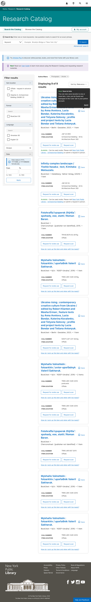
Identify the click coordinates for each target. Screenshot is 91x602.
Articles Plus (17, 58)
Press (46, 568)
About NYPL (75, 568)
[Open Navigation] (86, 3)
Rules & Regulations (78, 565)
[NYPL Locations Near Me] (73, 3)
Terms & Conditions (62, 570)
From (8, 168)
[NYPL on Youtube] (83, 582)
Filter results (11, 78)
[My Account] (66, 3)
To (20, 168)
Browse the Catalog (33, 29)
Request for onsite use (51, 145)
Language (74, 570)
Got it (86, 105)
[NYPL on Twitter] (73, 582)
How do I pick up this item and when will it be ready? (60, 249)
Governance (60, 573)
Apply (19, 180)
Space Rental (48, 573)
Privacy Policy (60, 565)
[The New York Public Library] (3, 3)
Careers (46, 570)
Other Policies (61, 568)
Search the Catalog (12, 29)
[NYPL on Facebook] (68, 582)
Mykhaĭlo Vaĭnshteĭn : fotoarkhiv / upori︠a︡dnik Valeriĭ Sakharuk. (58, 263)
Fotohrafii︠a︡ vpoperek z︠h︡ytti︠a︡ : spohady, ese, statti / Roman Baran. (58, 216)
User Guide (26, 66)
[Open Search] (80, 3)
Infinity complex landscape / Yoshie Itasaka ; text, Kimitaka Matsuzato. (58, 166)
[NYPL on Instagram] (78, 582)
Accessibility (48, 565)
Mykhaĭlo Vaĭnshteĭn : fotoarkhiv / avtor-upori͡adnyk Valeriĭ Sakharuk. (58, 367)
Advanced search (81, 46)
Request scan (69, 145)
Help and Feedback (82, 600)
